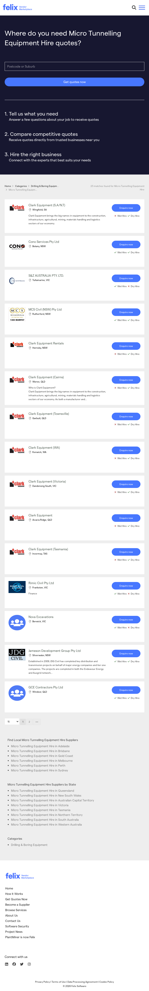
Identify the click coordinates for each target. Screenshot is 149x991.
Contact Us (12, 921)
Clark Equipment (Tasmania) (48, 549)
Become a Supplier (17, 904)
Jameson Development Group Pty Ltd (55, 650)
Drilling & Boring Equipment (29, 844)
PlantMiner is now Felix (20, 937)
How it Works (14, 893)
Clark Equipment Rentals (46, 343)
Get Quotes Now (16, 899)
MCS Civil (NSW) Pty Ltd (45, 309)
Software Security (17, 926)
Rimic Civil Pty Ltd (41, 583)
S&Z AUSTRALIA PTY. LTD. (46, 275)
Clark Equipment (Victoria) (47, 481)
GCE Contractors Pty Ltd (46, 687)
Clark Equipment (40, 515)
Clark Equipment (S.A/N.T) (47, 205)
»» (37, 721)
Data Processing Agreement (83, 981)
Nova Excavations (41, 617)
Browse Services (16, 910)
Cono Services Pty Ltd (44, 241)
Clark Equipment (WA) (44, 447)
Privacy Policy (42, 981)
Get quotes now (74, 82)
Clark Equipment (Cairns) (46, 377)
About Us (11, 915)
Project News (14, 931)
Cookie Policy (106, 981)
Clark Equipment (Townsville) (49, 413)
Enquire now (126, 207)
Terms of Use (59, 981)
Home (9, 888)
